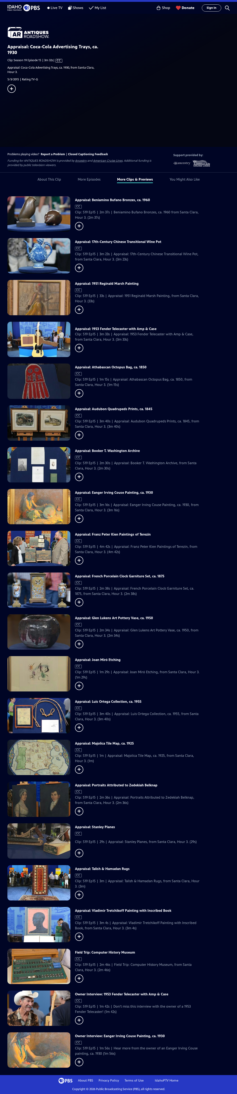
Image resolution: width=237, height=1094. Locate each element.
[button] (227, 8)
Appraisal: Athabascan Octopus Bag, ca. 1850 (111, 367)
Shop (166, 8)
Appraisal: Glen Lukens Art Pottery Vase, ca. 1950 (114, 618)
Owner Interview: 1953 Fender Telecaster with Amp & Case (121, 994)
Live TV (56, 8)
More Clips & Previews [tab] (135, 179)
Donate (188, 8)
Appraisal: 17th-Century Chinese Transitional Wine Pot (118, 241)
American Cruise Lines (107, 161)
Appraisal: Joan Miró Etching (98, 660)
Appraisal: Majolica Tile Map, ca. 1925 (104, 743)
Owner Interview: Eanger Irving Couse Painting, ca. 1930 (120, 1036)
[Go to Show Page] (122, 32)
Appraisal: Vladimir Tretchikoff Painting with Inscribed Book (123, 910)
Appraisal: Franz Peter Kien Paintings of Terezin (113, 534)
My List (100, 8)
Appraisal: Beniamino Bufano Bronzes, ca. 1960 (112, 200)
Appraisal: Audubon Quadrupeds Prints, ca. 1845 (113, 409)
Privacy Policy (109, 1080)
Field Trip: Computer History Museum (105, 952)
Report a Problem (53, 154)
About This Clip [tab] (49, 179)
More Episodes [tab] (89, 179)
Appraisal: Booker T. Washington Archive (107, 451)
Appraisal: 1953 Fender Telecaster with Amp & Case (115, 329)
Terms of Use (134, 1080)
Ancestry (81, 161)
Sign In (211, 8)
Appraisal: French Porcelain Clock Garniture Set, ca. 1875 (119, 576)
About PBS (85, 1080)
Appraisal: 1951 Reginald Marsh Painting (107, 283)
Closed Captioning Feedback (88, 154)
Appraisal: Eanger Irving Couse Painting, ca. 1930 (114, 492)
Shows (78, 8)
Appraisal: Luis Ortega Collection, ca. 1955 (108, 701)
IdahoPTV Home (166, 1080)
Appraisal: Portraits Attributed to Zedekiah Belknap (116, 785)
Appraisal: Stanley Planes (95, 827)
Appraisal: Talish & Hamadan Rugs (102, 869)
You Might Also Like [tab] (185, 179)
